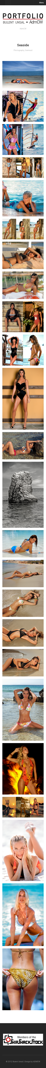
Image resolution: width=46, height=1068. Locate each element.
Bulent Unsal (18, 1061)
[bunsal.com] (23, 23)
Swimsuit (29, 50)
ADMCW (36, 1061)
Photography (19, 50)
